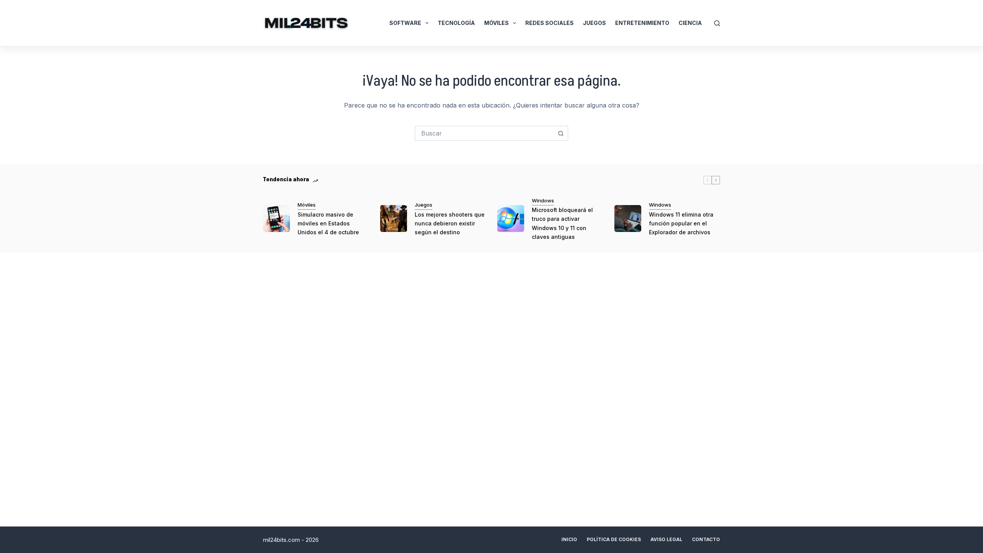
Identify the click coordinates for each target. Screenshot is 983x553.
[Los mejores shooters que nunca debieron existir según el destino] (393, 218)
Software (405, 23)
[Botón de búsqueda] (561, 133)
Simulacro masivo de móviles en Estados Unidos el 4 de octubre (328, 223)
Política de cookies (614, 539)
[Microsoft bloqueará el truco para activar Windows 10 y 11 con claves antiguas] (510, 218)
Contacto (706, 539)
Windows (543, 200)
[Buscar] (717, 23)
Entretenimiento (642, 23)
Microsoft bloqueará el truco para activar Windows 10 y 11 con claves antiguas (562, 223)
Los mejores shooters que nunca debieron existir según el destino (450, 223)
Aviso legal (666, 539)
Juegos (594, 23)
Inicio (569, 539)
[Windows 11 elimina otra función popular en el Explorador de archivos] (627, 218)
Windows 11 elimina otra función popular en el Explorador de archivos (681, 223)
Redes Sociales (549, 23)
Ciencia (690, 23)
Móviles (496, 23)
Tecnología (456, 23)
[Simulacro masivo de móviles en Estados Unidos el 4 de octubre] (276, 218)
